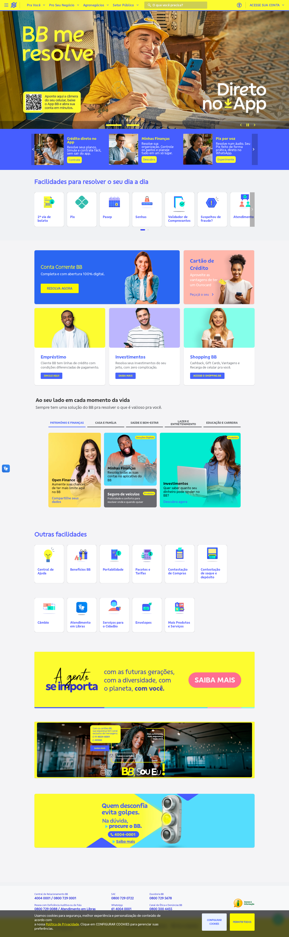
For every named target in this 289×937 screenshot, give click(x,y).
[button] (49, 209)
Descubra (149, 159)
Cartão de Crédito (202, 264)
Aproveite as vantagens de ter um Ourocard (204, 280)
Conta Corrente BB (61, 267)
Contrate (74, 159)
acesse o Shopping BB (207, 375)
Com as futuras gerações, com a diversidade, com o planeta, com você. (89, 678)
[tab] (114, 125)
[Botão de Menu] (6, 5)
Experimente (225, 159)
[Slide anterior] (241, 125)
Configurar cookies (214, 922)
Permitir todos (242, 922)
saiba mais (52, 688)
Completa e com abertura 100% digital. (73, 274)
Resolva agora (59, 288)
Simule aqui (51, 375)
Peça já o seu (199, 294)
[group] (144, 70)
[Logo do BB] (13, 5)
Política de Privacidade (62, 924)
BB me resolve (87, 65)
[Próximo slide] (254, 125)
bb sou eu (47, 743)
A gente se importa (57, 672)
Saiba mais (126, 375)
